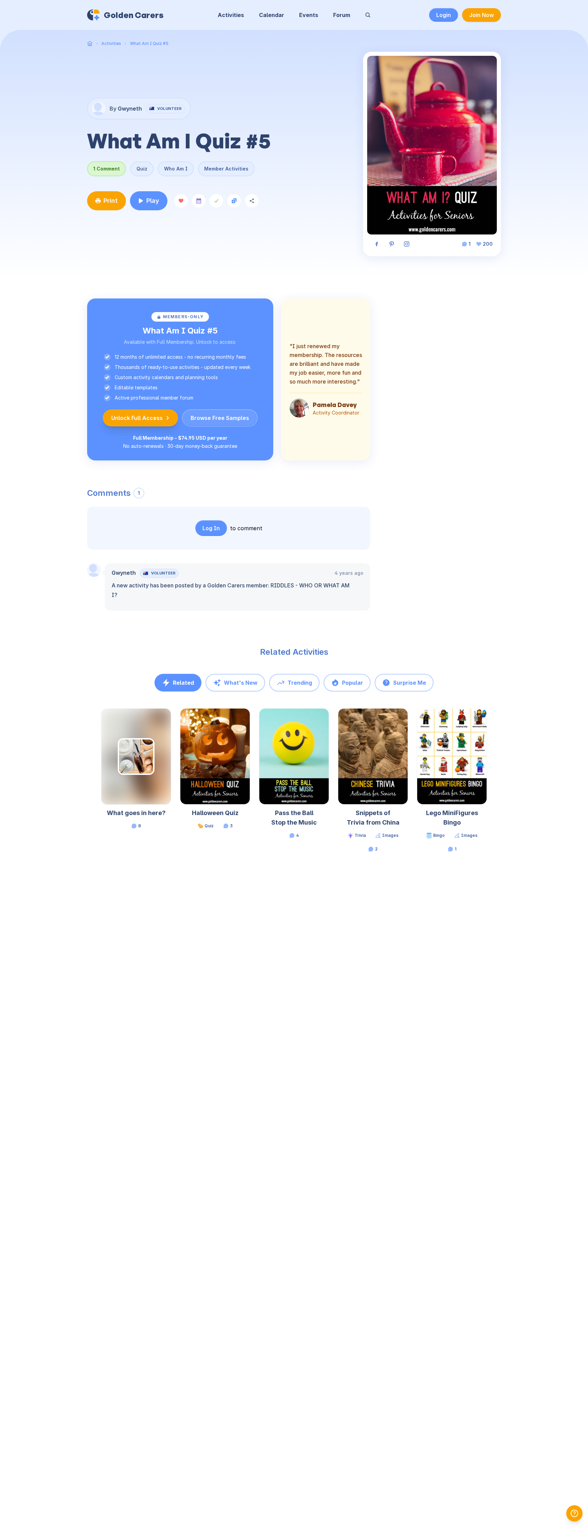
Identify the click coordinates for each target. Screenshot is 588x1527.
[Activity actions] (170, 720)
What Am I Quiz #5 (149, 43)
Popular (352, 682)
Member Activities (226, 169)
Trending (300, 682)
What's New (241, 682)
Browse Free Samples (220, 418)
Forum (341, 15)
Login (443, 15)
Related (183, 682)
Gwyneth (124, 572)
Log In (211, 528)
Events (308, 15)
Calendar (271, 15)
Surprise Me (409, 682)
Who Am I (175, 169)
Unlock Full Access (137, 418)
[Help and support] (574, 1513)
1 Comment (106, 169)
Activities (231, 15)
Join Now (481, 15)
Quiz (141, 169)
